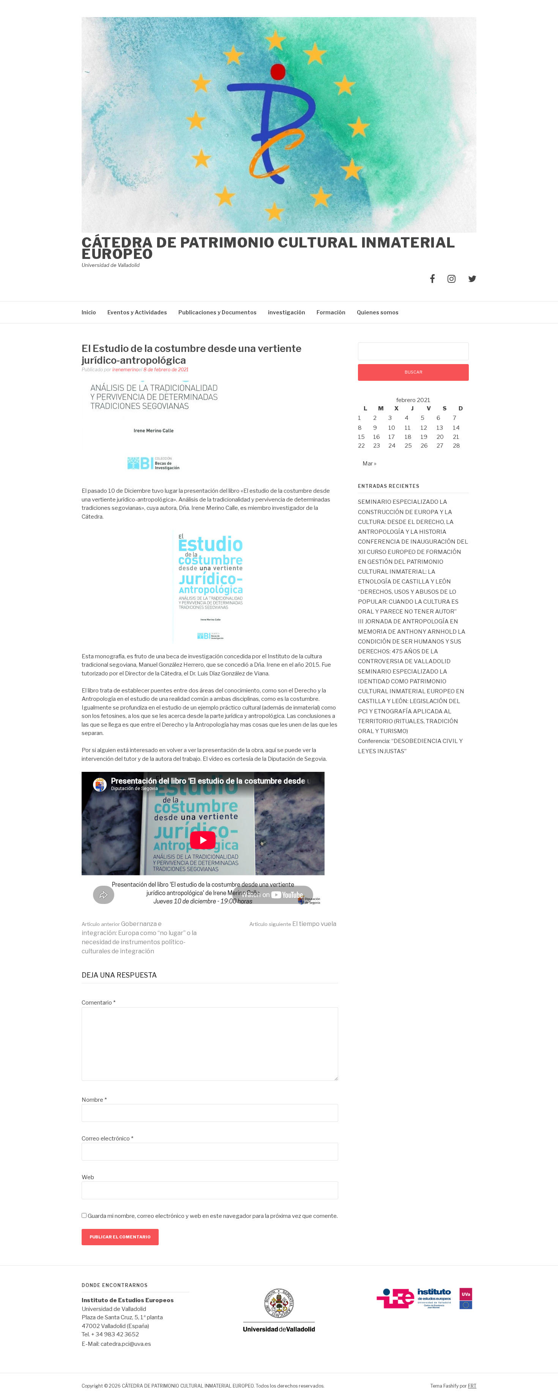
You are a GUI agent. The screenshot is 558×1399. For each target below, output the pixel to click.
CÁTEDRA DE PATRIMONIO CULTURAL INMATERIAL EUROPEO (269, 248)
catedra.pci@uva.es (126, 1344)
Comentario (98, 1002)
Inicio (89, 312)
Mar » (370, 463)
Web (88, 1177)
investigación (286, 312)
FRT (472, 1386)
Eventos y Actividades (137, 312)
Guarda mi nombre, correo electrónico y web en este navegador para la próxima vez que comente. (213, 1216)
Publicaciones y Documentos (217, 312)
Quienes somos (378, 312)
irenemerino (125, 369)
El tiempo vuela (292, 923)
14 (456, 427)
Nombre (94, 1099)
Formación (331, 312)
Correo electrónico (107, 1138)
